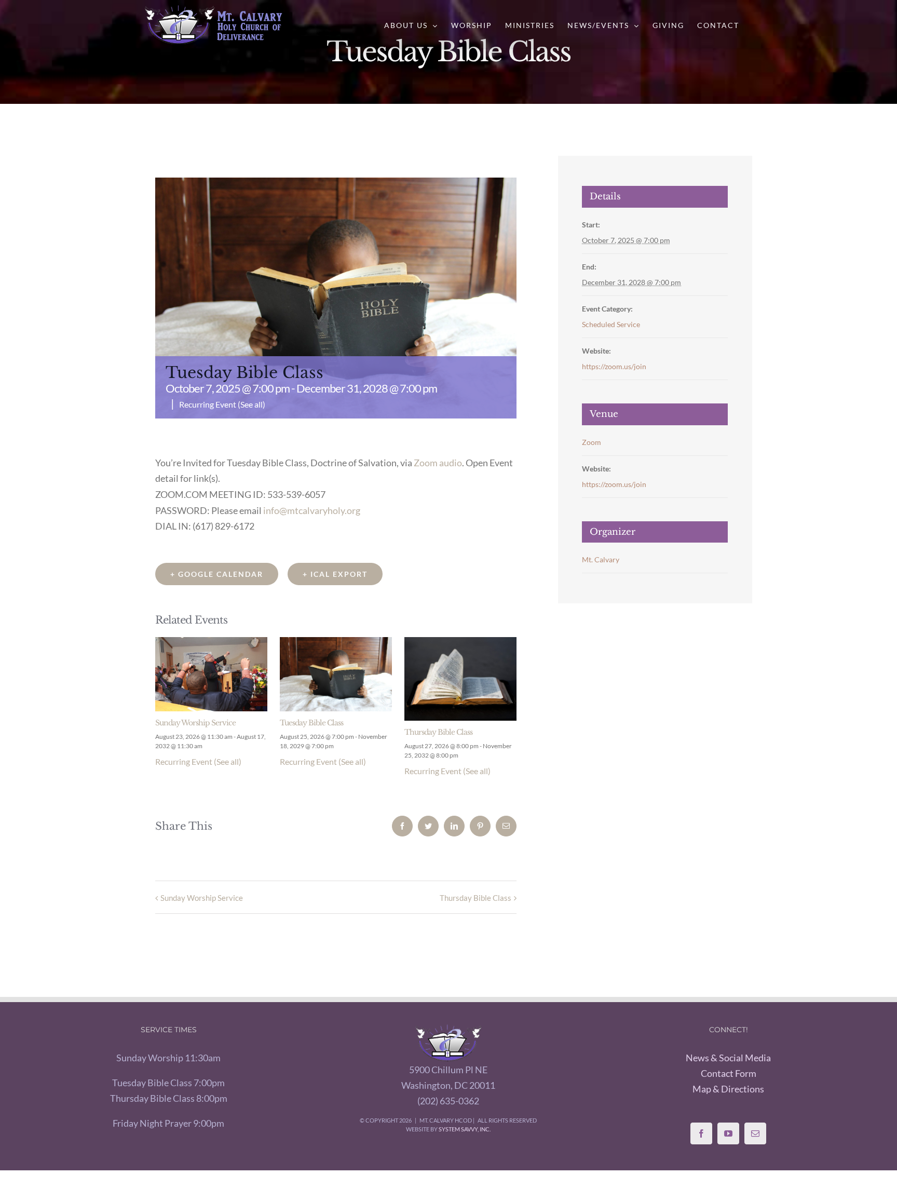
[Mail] (755, 1133)
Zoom (591, 442)
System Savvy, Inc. (465, 1129)
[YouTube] (728, 1133)
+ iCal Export (335, 574)
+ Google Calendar (216, 574)
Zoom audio (438, 462)
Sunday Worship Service (195, 722)
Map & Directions (728, 1089)
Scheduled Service (611, 324)
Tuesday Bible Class (311, 722)
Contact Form (728, 1073)
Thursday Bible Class (438, 732)
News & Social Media (728, 1057)
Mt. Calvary (600, 559)
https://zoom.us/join (614, 366)
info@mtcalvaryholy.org (311, 510)
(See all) (251, 404)
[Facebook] (701, 1133)
